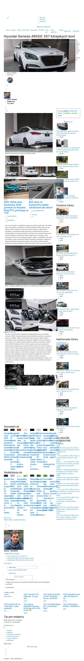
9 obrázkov (12, 332)
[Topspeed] (12, 646)
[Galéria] (14, 161)
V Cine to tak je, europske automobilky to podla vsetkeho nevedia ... (66, 501)
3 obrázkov (12, 178)
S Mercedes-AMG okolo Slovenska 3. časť (20, 558)
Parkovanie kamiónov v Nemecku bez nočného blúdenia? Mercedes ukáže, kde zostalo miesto (68, 150)
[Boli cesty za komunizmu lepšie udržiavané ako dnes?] (46, 189)
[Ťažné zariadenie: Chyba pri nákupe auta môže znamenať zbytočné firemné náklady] (62, 126)
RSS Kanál (10, 640)
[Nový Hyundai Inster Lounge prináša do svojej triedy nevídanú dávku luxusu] (62, 304)
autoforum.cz (13, 388)
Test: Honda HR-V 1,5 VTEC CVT (17, 556)
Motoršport (26, 30)
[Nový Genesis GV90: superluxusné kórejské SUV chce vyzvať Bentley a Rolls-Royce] (62, 211)
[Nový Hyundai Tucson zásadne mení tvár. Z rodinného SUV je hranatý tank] (62, 230)
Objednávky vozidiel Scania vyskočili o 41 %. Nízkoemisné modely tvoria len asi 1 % (67, 181)
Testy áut (47, 31)
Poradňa (41, 30)
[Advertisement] (29, 410)
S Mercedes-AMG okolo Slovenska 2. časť (20, 560)
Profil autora (8, 563)
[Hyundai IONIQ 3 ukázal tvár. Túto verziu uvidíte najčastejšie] (62, 285)
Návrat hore (7, 518)
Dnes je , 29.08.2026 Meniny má (67, 113)
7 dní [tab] (61, 342)
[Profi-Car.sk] (68, 121)
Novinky (13, 30)
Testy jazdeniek (54, 31)
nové (57, 444)
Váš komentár (10, 579)
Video (7, 30)
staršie (61, 444)
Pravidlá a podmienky (14, 634)
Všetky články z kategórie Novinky (14, 520)
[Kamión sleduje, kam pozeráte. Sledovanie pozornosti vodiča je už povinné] (62, 191)
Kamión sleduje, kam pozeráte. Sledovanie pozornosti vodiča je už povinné (67, 198)
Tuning (19, 30)
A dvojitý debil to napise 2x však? (66, 458)
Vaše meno (12, 567)
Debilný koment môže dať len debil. (67, 485)
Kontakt (9, 630)
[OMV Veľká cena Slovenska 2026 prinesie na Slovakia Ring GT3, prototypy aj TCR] (21, 189)
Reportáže (34, 30)
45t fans (42, 19)
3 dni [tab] (57, 342)
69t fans (42, 17)
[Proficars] (32, 646)
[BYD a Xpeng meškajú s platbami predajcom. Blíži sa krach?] (62, 403)
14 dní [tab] (64, 342)
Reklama (9, 632)
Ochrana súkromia (12, 636)
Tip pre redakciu (12, 638)
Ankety (61, 30)
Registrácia (40, 27)
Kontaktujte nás (8, 625)
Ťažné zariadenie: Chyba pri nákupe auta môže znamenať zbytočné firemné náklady (67, 133)
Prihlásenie (47, 27)
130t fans (43, 21)
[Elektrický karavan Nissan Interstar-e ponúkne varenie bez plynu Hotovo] (62, 159)
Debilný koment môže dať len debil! (67, 479)
